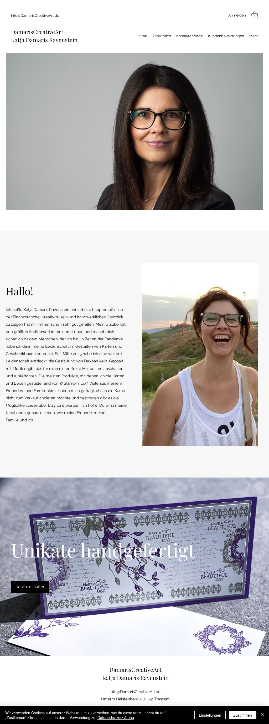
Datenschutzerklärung (115, 717)
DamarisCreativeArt (37, 32)
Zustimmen (242, 715)
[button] (254, 15)
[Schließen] (263, 715)
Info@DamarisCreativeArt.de (35, 15)
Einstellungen (210, 715)
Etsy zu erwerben (64, 405)
